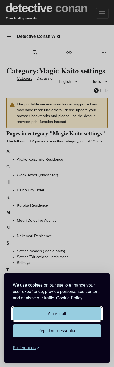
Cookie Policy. (69, 298)
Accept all (57, 313)
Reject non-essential (57, 330)
